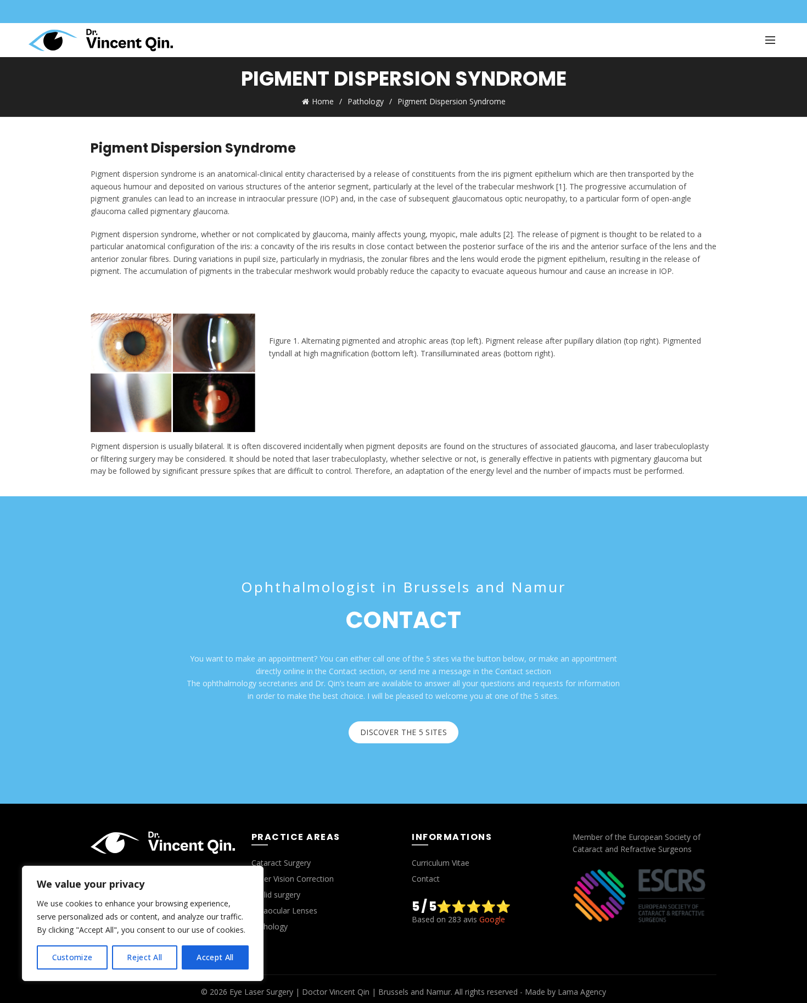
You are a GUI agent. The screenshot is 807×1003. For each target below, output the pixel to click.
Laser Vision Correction (292, 878)
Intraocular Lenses (284, 910)
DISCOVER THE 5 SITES (403, 732)
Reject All (144, 957)
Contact (426, 878)
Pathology (366, 101)
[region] (143, 923)
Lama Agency (582, 992)
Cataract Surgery (281, 863)
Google (492, 919)
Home (323, 101)
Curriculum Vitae (440, 863)
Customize (72, 957)
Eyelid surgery (275, 894)
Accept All (215, 957)
